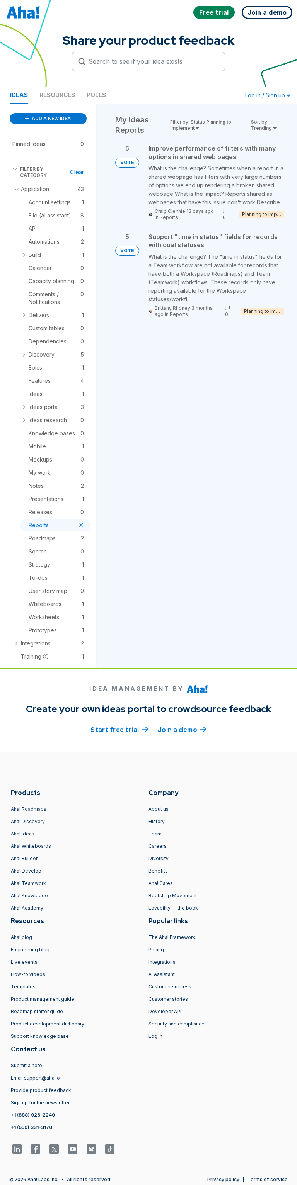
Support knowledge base (40, 1036)
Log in (155, 1036)
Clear (77, 172)
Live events (24, 962)
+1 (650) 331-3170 (31, 1127)
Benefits (158, 871)
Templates (23, 987)
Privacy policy (223, 1179)
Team (155, 834)
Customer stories (168, 999)
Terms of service (268, 1179)
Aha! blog (21, 937)
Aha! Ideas (22, 834)
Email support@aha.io (35, 1078)
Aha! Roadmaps (28, 809)
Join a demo (182, 730)
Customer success (169, 987)
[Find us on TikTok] (110, 1149)
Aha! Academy (27, 908)
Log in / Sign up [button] (266, 95)
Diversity (158, 858)
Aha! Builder (24, 858)
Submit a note (26, 1065)
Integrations (162, 962)
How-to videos (28, 974)
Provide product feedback (41, 1090)
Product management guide (42, 999)
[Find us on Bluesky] (91, 1149)
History (156, 821)
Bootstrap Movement (172, 895)
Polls (96, 94)
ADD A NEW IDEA (51, 118)
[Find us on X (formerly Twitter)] (54, 1149)
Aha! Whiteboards (31, 846)
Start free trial (119, 730)
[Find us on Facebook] (35, 1149)
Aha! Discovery (28, 821)
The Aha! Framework (171, 937)
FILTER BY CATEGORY (33, 172)
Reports (169, 217)
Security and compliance (176, 1024)
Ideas (19, 94)
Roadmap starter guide (37, 1011)
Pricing (156, 949)
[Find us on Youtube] (73, 1149)
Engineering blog (30, 949)
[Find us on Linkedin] (17, 1149)
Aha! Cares (160, 883)
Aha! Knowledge (29, 895)
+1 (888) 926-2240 (33, 1115)
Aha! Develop (26, 871)
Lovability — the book (173, 908)
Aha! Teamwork (28, 883)
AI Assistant (161, 974)
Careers (157, 846)
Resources (57, 94)
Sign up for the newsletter (40, 1102)
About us (158, 809)
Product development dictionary (47, 1024)
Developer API (164, 1011)
